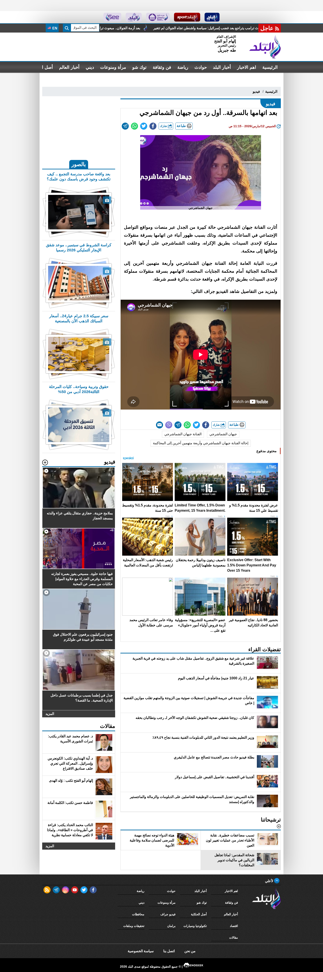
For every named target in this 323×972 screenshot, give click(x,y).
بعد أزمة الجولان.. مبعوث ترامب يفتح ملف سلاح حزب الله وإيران (164, 28)
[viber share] (168, 424)
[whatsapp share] (134, 126)
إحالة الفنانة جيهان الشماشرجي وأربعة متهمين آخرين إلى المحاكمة (200, 443)
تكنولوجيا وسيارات (195, 926)
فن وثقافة (162, 67)
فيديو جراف (168, 914)
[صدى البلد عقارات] (134, 17)
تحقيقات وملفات (133, 926)
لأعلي (269, 881)
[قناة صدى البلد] (212, 17)
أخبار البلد (222, 67)
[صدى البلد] (265, 47)
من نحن (190, 951)
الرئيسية (270, 67)
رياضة (182, 67)
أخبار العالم (69, 67)
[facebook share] (152, 126)
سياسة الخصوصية (141, 951)
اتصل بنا (169, 951)
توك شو (139, 67)
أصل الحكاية (199, 914)
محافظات (138, 914)
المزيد (49, 714)
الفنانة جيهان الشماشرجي (182, 434)
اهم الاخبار (246, 67)
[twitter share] (143, 126)
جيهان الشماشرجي (223, 434)
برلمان (171, 926)
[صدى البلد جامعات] (158, 17)
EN (54, 28)
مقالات (233, 937)
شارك (164, 126)
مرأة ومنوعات (113, 67)
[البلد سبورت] (187, 17)
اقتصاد (234, 926)
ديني (90, 67)
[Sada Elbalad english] (112, 17)
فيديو (256, 91)
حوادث (200, 67)
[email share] (125, 126)
